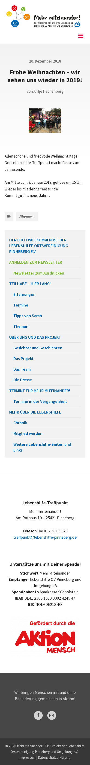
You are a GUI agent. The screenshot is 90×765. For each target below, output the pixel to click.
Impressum (28, 757)
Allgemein (26, 216)
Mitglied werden (27, 433)
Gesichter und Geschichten (37, 348)
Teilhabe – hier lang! (30, 283)
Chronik (20, 422)
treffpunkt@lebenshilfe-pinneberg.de (45, 537)
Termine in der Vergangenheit (40, 401)
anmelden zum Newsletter (35, 262)
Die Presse (22, 379)
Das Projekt (23, 358)
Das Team (22, 369)
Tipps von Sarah (27, 315)
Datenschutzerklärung (54, 757)
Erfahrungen (24, 294)
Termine (20, 305)
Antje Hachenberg (48, 91)
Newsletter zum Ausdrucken (38, 273)
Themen (20, 326)
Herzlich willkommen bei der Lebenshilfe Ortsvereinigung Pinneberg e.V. (38, 245)
